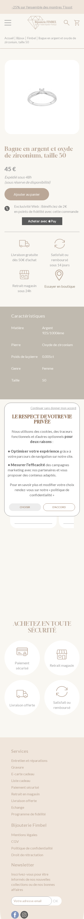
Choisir (25, 507)
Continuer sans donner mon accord (53, 408)
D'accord (59, 507)
